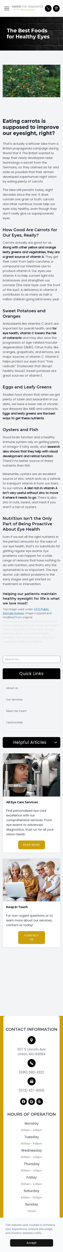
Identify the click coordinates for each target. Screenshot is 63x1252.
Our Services (14, 699)
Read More (31, 845)
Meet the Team (16, 711)
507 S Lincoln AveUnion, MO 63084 (31, 1051)
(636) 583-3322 (31, 1072)
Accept (31, 1243)
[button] (6, 8)
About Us (12, 688)
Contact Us (31, 937)
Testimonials (14, 722)
